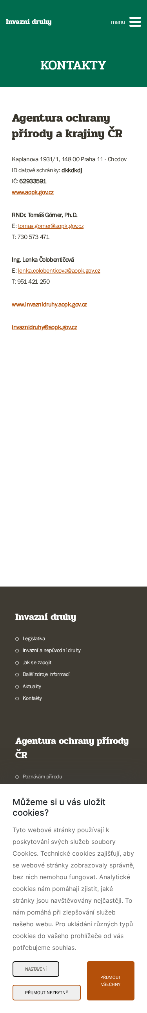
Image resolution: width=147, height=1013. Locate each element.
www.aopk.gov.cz (33, 191)
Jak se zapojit (37, 662)
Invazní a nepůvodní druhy (52, 650)
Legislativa (34, 638)
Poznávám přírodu (42, 776)
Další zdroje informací (46, 674)
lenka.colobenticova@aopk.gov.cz (59, 270)
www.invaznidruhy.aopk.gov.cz (49, 304)
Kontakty (32, 698)
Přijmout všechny (110, 981)
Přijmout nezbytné (46, 992)
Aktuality (32, 686)
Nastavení (36, 969)
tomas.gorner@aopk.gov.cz (50, 225)
